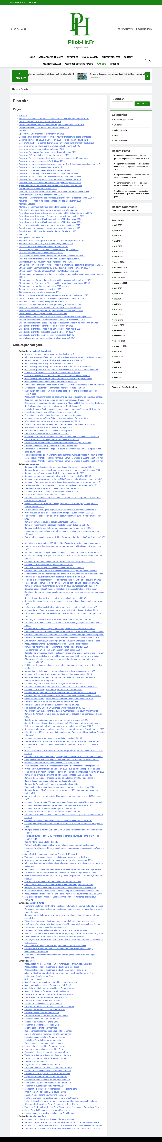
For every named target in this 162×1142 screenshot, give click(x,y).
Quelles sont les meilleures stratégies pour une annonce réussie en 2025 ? (52, 256)
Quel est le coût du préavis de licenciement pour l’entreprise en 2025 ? (55, 598)
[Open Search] (146, 60)
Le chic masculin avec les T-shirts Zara (41, 1012)
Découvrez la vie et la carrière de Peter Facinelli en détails (44, 170)
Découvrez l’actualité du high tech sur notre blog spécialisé (50, 381)
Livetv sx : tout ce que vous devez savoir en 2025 (40, 195)
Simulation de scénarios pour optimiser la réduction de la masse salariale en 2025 (60, 686)
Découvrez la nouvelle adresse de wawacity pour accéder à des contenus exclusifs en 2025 (59, 164)
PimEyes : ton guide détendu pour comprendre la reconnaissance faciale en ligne (60, 887)
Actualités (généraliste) (50, 57)
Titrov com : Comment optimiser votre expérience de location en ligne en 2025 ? (54, 295)
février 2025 (119, 320)
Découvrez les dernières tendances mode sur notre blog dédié (51, 967)
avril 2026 (118, 246)
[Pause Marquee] (147, 76)
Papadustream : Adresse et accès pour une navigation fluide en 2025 (49, 228)
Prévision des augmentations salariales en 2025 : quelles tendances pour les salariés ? (62, 769)
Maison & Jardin (90, 57)
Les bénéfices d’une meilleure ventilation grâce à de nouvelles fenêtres (55, 930)
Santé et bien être (111, 57)
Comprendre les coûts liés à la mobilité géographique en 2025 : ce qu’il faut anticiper (61, 656)
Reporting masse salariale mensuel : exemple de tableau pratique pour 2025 (58, 619)
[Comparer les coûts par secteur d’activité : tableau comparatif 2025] (51, 77)
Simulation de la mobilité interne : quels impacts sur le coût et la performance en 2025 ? (63, 756)
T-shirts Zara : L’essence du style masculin (43, 1003)
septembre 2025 (120, 283)
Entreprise (72, 57)
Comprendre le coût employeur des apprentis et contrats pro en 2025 (54, 577)
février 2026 (119, 257)
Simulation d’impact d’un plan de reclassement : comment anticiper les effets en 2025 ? (63, 552)
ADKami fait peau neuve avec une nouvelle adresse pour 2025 (52, 421)
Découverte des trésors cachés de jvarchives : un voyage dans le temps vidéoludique (56, 143)
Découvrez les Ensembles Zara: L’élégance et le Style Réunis (51, 1104)
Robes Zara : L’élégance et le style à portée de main (47, 1110)
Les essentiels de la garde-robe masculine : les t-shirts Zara (50, 1089)
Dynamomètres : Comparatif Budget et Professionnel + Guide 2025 (54, 360)
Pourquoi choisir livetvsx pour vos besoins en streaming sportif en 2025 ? (51, 240)
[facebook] (11, 29)
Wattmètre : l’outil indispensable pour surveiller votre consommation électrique (59, 845)
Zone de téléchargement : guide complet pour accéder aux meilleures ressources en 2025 (58, 323)
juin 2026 (117, 236)
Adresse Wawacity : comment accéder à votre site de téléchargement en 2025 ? (54, 118)
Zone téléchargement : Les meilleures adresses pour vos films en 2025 (50, 329)
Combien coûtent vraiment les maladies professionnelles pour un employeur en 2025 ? (62, 482)
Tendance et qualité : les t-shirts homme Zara (44, 1086)
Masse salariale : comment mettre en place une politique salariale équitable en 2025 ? (62, 583)
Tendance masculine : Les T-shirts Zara (41, 1025)
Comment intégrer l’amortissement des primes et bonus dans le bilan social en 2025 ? (62, 695)
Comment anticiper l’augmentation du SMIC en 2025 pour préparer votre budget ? (60, 586)
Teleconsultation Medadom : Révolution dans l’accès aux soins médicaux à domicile (61, 1128)
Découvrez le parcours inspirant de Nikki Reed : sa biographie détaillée (50, 176)
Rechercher (118, 99)
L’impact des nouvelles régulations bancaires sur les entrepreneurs (53, 415)
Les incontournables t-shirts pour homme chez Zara (47, 1079)
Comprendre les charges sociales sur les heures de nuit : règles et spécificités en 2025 (62, 470)
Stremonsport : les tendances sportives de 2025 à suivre (44, 286)
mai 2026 (117, 241)
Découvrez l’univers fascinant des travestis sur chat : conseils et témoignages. (53, 158)
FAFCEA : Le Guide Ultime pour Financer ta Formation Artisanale (52, 881)
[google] (21, 29)
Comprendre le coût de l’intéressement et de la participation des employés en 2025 (61, 610)
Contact (128, 57)
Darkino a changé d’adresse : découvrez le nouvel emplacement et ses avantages (55, 137)
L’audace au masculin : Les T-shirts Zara (42, 1000)
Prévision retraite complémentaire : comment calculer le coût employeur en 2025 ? (60, 485)
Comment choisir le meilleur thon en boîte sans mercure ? (49, 1119)
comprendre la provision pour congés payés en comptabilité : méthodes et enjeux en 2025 (64, 772)
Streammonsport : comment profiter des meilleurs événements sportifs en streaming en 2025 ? (61, 265)
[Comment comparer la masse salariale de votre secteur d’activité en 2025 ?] (128, 77)
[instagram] (14, 29)
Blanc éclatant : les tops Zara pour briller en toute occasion (50, 982)
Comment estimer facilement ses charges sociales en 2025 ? (51, 808)
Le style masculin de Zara (35, 1061)
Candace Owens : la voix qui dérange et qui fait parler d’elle (50, 446)
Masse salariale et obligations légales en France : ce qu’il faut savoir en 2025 (58, 698)
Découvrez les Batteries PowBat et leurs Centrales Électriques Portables (56, 644)
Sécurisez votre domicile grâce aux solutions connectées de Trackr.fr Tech (57, 400)
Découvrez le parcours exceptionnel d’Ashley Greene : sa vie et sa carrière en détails (61, 369)
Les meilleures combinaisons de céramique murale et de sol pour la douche (57, 442)
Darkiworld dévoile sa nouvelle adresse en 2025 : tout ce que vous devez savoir (54, 140)
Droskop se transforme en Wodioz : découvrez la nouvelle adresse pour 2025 (58, 860)
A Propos (114, 64)
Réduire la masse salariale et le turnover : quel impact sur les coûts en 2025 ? (58, 726)
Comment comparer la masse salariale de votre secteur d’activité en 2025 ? (112, 2)
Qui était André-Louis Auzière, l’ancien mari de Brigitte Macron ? (52, 406)
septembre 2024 (120, 346)
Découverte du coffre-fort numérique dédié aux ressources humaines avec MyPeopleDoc (63, 869)
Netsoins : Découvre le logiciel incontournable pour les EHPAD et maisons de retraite (61, 1122)
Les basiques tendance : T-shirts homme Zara (44, 1009)
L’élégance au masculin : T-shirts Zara (41, 1022)
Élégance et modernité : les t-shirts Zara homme (45, 1076)
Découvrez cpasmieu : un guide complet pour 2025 (41, 149)
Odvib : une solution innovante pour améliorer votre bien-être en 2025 (49, 225)
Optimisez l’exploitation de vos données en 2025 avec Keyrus (51, 763)
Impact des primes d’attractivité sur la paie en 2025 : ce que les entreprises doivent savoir (64, 631)
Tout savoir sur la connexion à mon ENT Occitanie (46, 433)
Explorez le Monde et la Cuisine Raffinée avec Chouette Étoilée (52, 372)
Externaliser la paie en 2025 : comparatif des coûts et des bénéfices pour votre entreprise (63, 574)
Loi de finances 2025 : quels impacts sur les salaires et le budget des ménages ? (60, 510)
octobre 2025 (119, 278)
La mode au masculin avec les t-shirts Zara (43, 1049)
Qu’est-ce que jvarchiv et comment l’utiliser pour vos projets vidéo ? (48, 249)
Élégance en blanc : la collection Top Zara (43, 1064)
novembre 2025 (120, 272)
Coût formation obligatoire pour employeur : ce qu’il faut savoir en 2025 (56, 720)
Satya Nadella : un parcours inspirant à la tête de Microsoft (50, 854)
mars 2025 (118, 314)
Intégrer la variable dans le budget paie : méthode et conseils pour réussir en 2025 (60, 607)
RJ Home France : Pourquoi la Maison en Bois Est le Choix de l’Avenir (55, 936)
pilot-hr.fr (81, 42)
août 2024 (118, 351)
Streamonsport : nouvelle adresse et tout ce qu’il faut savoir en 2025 (49, 271)
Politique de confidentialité (79, 64)
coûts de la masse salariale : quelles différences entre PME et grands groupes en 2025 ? (63, 580)
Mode (32, 57)
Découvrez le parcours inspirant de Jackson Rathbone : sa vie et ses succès (58, 366)
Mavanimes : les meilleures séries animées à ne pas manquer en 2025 (50, 201)
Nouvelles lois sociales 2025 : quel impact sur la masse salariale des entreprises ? (60, 589)
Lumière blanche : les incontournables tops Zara (45, 997)
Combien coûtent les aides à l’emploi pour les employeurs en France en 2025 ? (59, 467)
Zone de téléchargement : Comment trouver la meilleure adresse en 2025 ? (52, 320)
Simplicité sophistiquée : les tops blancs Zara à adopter (49, 988)
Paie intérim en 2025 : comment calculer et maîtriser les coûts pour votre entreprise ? (61, 711)
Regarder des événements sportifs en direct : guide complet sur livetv (49, 259)
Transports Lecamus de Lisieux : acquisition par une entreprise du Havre (56, 857)
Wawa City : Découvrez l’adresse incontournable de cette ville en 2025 (50, 307)
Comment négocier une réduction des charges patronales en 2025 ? (54, 683)
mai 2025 (117, 304)
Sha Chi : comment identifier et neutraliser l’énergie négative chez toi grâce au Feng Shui (63, 933)
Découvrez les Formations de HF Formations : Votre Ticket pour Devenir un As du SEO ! (63, 894)
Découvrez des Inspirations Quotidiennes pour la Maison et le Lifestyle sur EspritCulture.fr (64, 403)
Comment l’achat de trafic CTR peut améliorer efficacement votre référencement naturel (63, 802)
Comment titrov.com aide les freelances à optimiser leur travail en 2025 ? (51, 124)
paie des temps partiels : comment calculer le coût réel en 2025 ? (53, 650)
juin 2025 (117, 299)
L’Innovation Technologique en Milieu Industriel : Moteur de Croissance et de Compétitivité (64, 385)
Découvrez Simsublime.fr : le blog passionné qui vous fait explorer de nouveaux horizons (63, 397)
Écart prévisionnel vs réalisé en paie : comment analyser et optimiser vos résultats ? (61, 759)
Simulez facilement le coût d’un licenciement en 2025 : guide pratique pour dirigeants (62, 723)
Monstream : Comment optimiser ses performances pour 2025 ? (47, 207)
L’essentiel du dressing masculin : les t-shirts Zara (46, 1052)
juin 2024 (117, 362)
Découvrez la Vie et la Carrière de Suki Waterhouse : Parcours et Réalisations (58, 964)
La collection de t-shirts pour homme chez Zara (45, 1095)
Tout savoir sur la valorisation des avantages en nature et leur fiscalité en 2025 (59, 787)
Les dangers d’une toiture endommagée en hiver (45, 927)
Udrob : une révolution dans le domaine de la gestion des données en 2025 (52, 298)
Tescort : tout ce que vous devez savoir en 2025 (40, 289)
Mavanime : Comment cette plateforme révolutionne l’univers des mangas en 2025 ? (56, 198)
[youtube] (25, 29)
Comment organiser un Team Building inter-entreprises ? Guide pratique (56, 418)
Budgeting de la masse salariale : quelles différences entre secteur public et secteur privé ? (64, 653)
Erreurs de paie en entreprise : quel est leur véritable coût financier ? (54, 567)
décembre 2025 (120, 267)
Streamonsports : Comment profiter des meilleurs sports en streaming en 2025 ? (54, 283)
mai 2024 (117, 367)
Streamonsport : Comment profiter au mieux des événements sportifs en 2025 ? (54, 268)
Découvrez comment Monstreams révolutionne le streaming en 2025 (49, 146)
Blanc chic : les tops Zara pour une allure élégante (46, 991)
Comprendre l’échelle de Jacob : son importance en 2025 (44, 127)
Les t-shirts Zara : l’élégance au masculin (42, 1040)
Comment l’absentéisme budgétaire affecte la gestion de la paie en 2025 (56, 525)
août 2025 (118, 288)
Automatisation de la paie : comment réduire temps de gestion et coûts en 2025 (59, 671)
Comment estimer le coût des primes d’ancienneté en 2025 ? (51, 491)
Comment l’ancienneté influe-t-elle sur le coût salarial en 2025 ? (52, 705)
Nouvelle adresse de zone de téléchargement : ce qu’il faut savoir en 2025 (51, 216)
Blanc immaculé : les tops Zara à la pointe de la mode (48, 1031)
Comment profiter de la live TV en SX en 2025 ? (40, 121)
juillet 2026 (118, 230)
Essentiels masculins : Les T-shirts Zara (41, 1019)
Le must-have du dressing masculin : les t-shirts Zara (47, 1083)
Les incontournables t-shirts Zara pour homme (45, 1058)
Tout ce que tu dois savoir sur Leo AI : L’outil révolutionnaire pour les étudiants (58, 884)
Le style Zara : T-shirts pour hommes (40, 1028)
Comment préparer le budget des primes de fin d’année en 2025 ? (53, 738)
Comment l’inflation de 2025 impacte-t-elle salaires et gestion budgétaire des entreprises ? (64, 634)
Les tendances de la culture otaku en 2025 (38, 188)
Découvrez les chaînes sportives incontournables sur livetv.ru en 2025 (50, 179)
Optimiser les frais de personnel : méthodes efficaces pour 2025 (52, 811)
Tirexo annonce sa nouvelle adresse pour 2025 (39, 292)
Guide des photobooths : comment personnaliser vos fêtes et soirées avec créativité (61, 436)
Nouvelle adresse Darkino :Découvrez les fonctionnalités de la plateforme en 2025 (55, 213)
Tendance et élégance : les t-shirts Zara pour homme (47, 1055)
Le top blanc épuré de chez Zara (38, 976)
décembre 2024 (120, 330)
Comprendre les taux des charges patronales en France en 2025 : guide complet (59, 778)
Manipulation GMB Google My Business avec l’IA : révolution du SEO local (57, 708)
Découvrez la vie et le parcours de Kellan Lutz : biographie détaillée (48, 173)
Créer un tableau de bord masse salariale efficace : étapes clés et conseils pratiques (61, 766)
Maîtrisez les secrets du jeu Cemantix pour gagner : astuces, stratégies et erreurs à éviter (63, 455)
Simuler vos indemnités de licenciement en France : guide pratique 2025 (56, 647)
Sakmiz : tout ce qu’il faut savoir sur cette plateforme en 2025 (46, 262)
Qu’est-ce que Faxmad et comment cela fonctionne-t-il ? (43, 246)
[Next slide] (150, 2)
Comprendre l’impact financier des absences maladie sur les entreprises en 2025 (60, 692)
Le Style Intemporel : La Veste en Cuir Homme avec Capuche (51, 1098)
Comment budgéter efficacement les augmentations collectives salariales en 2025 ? (61, 638)
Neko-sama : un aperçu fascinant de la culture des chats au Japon (48, 210)
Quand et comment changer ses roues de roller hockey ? (49, 354)
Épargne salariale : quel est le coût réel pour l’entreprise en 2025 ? (53, 488)
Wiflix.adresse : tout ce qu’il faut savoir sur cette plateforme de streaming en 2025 (55, 316)
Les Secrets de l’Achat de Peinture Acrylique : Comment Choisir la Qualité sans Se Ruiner (63, 458)
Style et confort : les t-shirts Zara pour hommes (45, 1092)
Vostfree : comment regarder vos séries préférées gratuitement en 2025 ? (51, 304)
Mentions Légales (52, 64)
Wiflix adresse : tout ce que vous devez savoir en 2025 (43, 313)
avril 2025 (118, 309)
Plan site (101, 64)
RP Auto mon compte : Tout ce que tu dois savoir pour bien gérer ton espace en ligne (61, 891)
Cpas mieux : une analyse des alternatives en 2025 (41, 134)
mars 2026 (118, 251)
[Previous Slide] (146, 2)
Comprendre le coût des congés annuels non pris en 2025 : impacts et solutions (59, 628)
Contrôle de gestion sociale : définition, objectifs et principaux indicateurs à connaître (62, 543)
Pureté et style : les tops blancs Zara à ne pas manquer (48, 994)
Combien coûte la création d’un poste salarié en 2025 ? (48, 564)
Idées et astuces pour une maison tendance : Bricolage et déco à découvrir (57, 375)
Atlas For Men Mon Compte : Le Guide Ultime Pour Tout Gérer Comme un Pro (58, 973)
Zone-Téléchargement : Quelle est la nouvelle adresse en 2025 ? (47, 338)
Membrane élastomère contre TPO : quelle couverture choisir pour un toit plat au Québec (63, 906)
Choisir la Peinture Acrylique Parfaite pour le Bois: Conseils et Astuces (55, 945)
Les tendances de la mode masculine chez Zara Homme (49, 1113)
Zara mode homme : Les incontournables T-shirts (46, 1015)
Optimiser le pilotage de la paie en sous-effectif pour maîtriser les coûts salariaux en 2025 (64, 729)
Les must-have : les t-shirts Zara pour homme (44, 1046)
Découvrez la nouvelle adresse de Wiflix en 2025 (40, 167)
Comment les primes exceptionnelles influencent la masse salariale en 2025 (58, 775)
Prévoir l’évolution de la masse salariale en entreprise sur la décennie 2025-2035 (60, 513)
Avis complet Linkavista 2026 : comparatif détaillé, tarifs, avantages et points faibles (62, 641)
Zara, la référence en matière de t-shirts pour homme (47, 1034)
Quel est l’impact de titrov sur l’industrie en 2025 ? (41, 252)
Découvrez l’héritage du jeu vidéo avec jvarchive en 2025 (44, 155)
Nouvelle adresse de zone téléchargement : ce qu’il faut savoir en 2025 (50, 219)
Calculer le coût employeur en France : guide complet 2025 (50, 781)
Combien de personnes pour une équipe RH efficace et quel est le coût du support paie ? (63, 479)
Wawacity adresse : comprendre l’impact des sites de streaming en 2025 (51, 310)
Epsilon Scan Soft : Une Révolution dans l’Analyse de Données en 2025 (50, 185)
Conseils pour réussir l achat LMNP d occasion (45, 494)
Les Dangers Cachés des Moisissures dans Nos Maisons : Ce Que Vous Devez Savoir (62, 924)
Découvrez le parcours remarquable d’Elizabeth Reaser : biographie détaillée (58, 378)
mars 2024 (118, 378)
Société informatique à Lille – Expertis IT (42, 842)
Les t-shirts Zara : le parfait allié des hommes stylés (47, 1073)
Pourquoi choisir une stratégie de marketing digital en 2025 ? (46, 243)
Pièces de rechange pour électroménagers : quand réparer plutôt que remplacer (59, 921)
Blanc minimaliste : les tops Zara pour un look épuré (47, 985)
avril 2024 (118, 372)
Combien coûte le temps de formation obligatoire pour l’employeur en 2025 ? (58, 528)
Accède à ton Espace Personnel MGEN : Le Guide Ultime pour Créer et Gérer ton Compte (63, 1125)
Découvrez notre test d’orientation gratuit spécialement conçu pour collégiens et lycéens (63, 357)
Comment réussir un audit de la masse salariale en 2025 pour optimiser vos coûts (60, 570)
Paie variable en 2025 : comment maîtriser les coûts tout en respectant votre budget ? (62, 741)
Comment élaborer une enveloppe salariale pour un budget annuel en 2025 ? (58, 805)
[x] (18, 29)
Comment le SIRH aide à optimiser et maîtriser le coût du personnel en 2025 (58, 674)
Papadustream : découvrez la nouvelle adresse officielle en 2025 (47, 231)
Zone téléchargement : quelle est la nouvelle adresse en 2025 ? (47, 332)
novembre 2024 (120, 336)
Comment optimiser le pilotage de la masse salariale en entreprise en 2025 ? (58, 820)
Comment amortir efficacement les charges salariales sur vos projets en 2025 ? (59, 561)
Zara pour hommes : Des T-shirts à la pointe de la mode (49, 1006)
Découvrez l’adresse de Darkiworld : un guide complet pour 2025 (47, 152)
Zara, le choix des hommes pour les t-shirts (43, 1043)
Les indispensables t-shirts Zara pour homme (44, 1037)
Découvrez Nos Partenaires (124, 387)
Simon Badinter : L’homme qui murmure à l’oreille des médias (51, 439)
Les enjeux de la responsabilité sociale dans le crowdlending (51, 412)
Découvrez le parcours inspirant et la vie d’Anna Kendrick (49, 363)
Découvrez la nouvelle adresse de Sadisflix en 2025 (42, 161)
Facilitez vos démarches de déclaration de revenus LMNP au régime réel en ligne (60, 872)
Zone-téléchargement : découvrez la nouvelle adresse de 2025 (46, 335)
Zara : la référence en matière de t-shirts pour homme (48, 1067)
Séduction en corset (33, 979)
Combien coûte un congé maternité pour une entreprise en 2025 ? (53, 689)
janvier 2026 (119, 262)
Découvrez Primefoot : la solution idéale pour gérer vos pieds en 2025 (50, 182)
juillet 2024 (118, 357)
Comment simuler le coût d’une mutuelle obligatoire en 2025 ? (51, 702)
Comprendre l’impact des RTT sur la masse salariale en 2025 (51, 784)
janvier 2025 (119, 325)
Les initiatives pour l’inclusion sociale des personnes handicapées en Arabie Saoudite (62, 409)
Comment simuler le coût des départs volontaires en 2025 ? (50, 522)
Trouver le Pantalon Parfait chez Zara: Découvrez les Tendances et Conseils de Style (61, 1107)
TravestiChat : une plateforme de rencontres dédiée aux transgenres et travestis (59, 424)
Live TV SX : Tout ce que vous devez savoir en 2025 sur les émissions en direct (54, 192)
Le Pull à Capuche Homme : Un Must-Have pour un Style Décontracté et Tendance (60, 1101)
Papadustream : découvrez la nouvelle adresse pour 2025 (49, 430)
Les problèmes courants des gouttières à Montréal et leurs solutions (54, 388)
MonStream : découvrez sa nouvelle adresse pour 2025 (48, 427)
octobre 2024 (119, 341)
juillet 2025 (118, 293)
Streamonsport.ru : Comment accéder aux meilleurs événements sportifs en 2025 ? (56, 280)
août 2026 (118, 225)
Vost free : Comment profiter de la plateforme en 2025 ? (43, 301)
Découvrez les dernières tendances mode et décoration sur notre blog (55, 970)
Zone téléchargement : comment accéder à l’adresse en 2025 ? (47, 326)
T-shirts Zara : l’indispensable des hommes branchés (47, 1070)
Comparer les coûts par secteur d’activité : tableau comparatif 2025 (89, 74)
